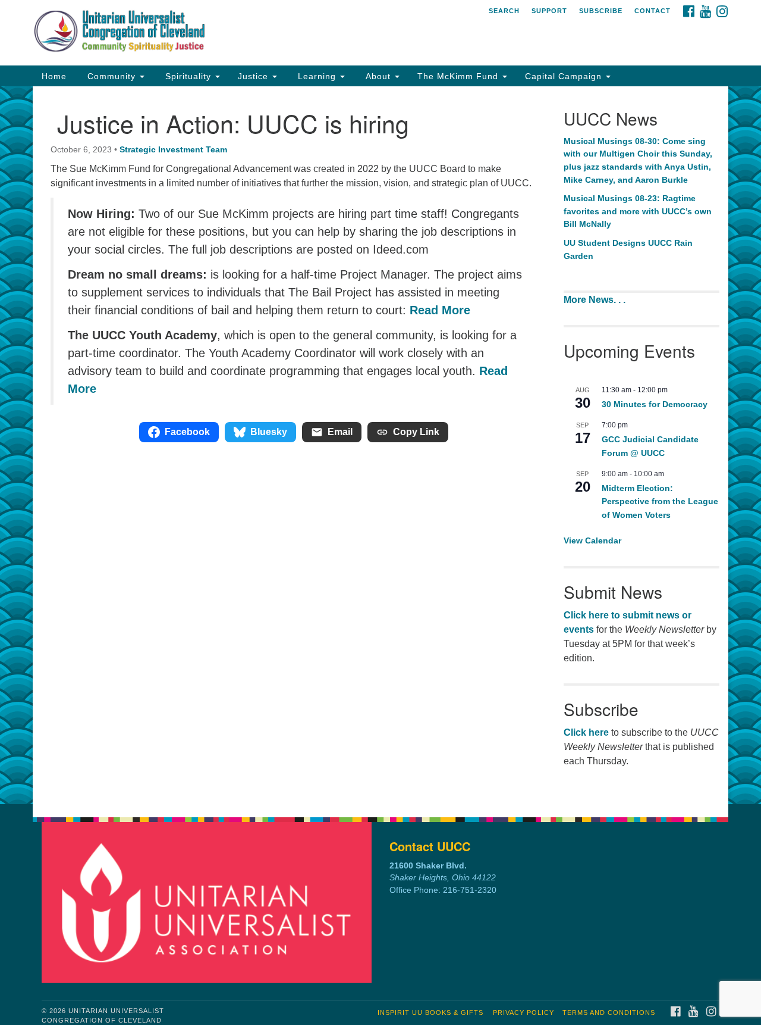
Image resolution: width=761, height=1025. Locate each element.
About (378, 76)
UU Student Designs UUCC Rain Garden (628, 249)
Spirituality (188, 76)
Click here (586, 732)
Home (54, 76)
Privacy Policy (523, 1012)
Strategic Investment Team (173, 149)
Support (549, 10)
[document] (380, 445)
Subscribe (600, 10)
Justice (254, 76)
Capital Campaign (565, 76)
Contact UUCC (429, 846)
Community (111, 76)
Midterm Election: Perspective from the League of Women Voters (660, 501)
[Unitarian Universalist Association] (210, 902)
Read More (440, 310)
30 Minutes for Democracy (654, 404)
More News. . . (596, 300)
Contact (652, 10)
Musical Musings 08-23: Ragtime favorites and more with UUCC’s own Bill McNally (638, 211)
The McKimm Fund (459, 76)
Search (504, 10)
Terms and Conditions (608, 1012)
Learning (317, 76)
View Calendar (592, 540)
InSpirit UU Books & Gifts (430, 1012)
